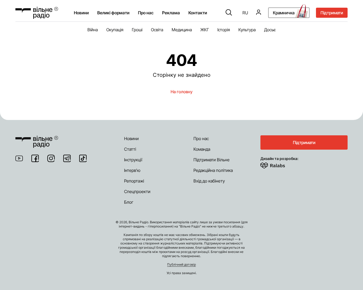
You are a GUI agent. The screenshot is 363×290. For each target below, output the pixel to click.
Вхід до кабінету (209, 181)
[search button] (228, 13)
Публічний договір (181, 264)
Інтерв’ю (132, 170)
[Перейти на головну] (36, 12)
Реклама (171, 13)
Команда (201, 149)
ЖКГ (204, 29)
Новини (81, 13)
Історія (223, 29)
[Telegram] (67, 158)
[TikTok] (83, 158)
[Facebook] (35, 158)
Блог (128, 202)
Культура (247, 29)
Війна (92, 29)
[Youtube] (19, 158)
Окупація (114, 29)
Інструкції (133, 159)
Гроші (137, 29)
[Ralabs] (279, 164)
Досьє (270, 29)
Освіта (157, 29)
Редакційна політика (213, 170)
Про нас (201, 138)
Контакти (197, 13)
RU (245, 13)
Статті (130, 149)
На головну (181, 91)
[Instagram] (51, 158)
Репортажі (134, 181)
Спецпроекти (137, 191)
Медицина (182, 29)
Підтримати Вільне (211, 159)
